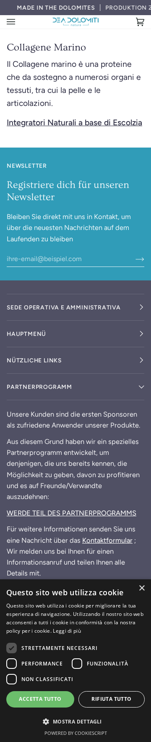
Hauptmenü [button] (26, 333)
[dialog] (75, 660)
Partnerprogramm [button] (39, 386)
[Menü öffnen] (19, 22)
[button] (75, 721)
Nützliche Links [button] (34, 360)
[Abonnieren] (133, 258)
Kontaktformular (107, 540)
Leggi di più (67, 630)
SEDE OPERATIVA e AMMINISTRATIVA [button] (64, 307)
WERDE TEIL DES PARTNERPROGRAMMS (71, 513)
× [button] (141, 588)
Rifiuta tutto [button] (111, 698)
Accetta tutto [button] (40, 698)
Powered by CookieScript (75, 733)
